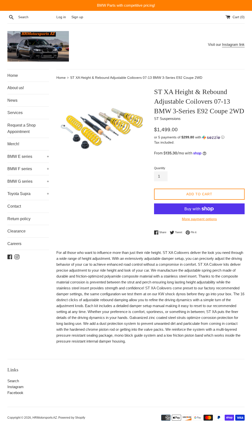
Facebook (15, 393)
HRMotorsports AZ (44, 417)
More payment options (199, 219)
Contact (14, 206)
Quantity (159, 168)
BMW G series (28, 181)
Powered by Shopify (71, 417)
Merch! (13, 144)
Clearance (16, 231)
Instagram (15, 387)
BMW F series (28, 169)
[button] (199, 137)
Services (15, 113)
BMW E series (28, 156)
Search (13, 381)
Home (12, 75)
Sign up (77, 17)
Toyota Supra (28, 194)
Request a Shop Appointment (21, 128)
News (12, 100)
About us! (15, 88)
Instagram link (233, 44)
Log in (61, 17)
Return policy (19, 219)
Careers (14, 244)
